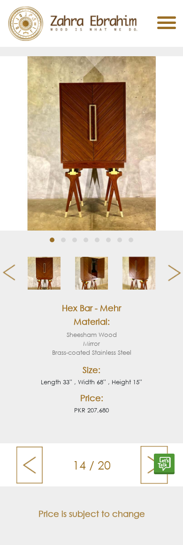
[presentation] (5, 273)
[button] (52, 240)
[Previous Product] (29, 464)
